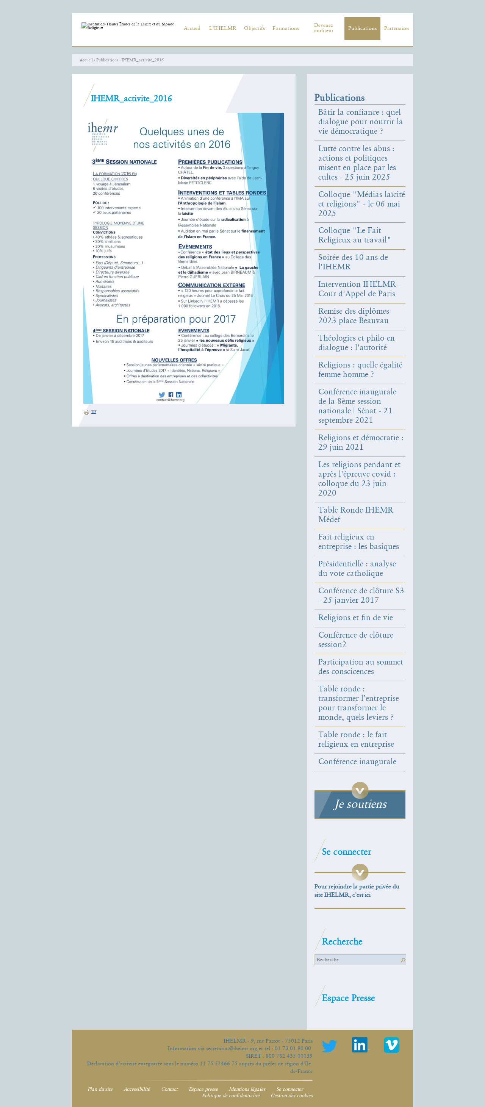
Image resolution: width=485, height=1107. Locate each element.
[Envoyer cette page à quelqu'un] (94, 413)
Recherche (342, 942)
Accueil (192, 28)
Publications (362, 28)
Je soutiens (360, 805)
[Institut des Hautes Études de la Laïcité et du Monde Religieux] (129, 29)
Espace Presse (348, 998)
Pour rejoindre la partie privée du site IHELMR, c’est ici (356, 890)
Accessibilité (137, 1089)
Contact (169, 1089)
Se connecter (289, 1089)
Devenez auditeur (323, 28)
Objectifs (254, 28)
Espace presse (203, 1089)
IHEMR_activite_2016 (143, 60)
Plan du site (100, 1089)
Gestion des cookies (292, 1095)
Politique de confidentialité (231, 1095)
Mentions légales (247, 1089)
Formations (285, 28)
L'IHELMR (222, 28)
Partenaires (396, 28)
